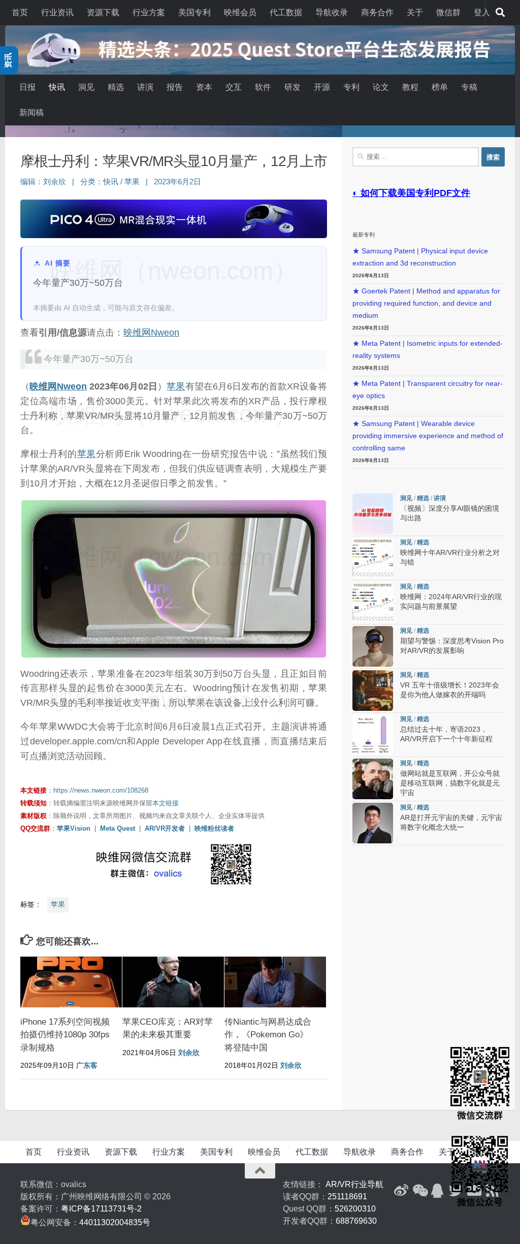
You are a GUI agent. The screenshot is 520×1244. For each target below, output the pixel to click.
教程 (410, 87)
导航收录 (331, 12)
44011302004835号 (114, 1222)
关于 (415, 12)
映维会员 (240, 12)
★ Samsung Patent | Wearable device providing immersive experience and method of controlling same (427, 436)
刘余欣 (54, 182)
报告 (175, 87)
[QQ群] (438, 1191)
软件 (263, 87)
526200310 (355, 1208)
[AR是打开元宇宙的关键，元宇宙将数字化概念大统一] (372, 823)
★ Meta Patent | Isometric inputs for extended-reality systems (427, 349)
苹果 (132, 182)
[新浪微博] (401, 1191)
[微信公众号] (419, 1191)
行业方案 (149, 12)
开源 (322, 87)
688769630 (356, 1221)
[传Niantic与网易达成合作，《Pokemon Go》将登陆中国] (275, 982)
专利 (351, 87)
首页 (20, 12)
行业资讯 (57, 12)
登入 (482, 12)
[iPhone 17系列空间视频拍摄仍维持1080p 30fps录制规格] (71, 982)
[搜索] (500, 12)
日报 (27, 87)
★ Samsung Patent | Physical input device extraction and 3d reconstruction (420, 257)
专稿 (469, 87)
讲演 (145, 87)
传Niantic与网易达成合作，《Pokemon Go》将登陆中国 (267, 1035)
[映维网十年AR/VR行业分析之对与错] (372, 558)
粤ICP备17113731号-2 (101, 1208)
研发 (292, 87)
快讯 (57, 87)
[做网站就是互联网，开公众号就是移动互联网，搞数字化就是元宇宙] (372, 779)
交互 (233, 87)
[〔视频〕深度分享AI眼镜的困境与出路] (372, 514)
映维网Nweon (151, 333)
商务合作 (377, 12)
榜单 (440, 87)
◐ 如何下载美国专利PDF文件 (411, 193)
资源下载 (103, 12)
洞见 (86, 87)
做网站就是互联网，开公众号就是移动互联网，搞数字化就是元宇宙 (450, 783)
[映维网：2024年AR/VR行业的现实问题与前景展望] (372, 602)
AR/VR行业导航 (354, 1184)
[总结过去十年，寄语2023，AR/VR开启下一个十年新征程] (372, 734)
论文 (381, 87)
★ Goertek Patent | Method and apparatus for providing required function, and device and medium (426, 303)
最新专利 (363, 235)
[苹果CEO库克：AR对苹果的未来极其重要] (173, 982)
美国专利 (194, 12)
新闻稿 (31, 112)
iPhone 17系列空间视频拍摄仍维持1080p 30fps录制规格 (65, 1035)
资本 (204, 87)
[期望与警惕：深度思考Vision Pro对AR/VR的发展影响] (372, 646)
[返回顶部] (260, 1170)
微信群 (448, 12)
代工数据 (286, 12)
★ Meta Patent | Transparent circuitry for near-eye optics (427, 390)
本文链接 (165, 803)
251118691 (347, 1196)
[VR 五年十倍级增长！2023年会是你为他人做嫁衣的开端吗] (372, 690)
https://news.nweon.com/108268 (100, 790)
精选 (116, 87)
